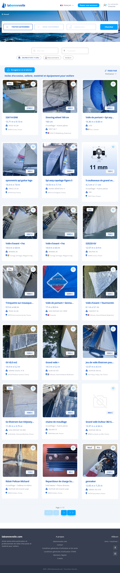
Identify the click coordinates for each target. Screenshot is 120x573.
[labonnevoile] (13, 7)
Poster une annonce (88, 5)
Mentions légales (60, 555)
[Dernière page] (71, 512)
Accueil (6, 14)
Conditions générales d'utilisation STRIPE (60, 552)
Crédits (60, 558)
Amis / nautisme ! (111, 541)
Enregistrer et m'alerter (21, 70)
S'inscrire (113, 5)
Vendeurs (68, 58)
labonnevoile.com (60, 541)
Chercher (109, 27)
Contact (60, 545)
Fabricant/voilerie (53, 58)
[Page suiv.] (64, 512)
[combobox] (18, 27)
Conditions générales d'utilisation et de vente (60, 548)
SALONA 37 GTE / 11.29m (30, 58)
